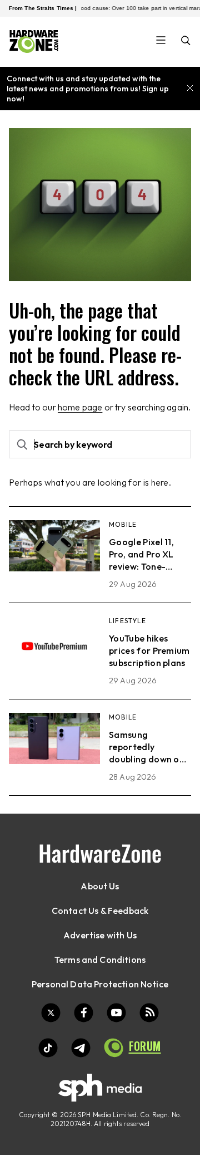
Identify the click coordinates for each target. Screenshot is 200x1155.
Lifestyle (127, 620)
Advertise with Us (100, 935)
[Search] (186, 41)
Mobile (123, 524)
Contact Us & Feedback (100, 910)
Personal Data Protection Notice (100, 984)
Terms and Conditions (100, 959)
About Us (100, 886)
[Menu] (161, 41)
